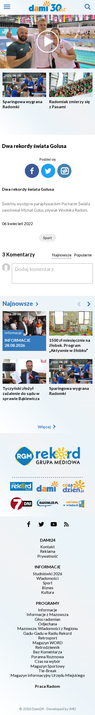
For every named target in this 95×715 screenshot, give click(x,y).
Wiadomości (47, 578)
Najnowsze (18, 303)
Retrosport (47, 638)
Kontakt (47, 546)
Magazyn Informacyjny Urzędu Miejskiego (47, 675)
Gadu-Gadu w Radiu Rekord (47, 633)
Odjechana (47, 624)
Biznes (47, 587)
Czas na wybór (47, 661)
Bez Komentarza (47, 652)
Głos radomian (47, 619)
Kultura (47, 592)
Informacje (47, 610)
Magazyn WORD (47, 642)
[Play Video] (47, 41)
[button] (89, 304)
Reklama (47, 551)
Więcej (44, 426)
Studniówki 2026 (47, 573)
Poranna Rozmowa (47, 656)
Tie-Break (47, 670)
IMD (72, 709)
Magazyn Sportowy (47, 666)
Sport (47, 238)
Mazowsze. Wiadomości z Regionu (47, 628)
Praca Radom (47, 686)
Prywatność (47, 556)
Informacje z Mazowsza (47, 614)
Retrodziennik (47, 647)
